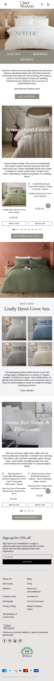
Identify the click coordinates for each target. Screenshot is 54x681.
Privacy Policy (9, 606)
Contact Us (32, 596)
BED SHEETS (27, 59)
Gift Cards (8, 583)
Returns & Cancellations (34, 590)
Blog (29, 578)
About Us (7, 578)
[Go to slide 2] (27, 293)
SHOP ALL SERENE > (27, 96)
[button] (27, 652)
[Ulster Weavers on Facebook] (4, 641)
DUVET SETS (13, 54)
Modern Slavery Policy (34, 608)
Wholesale (8, 601)
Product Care (9, 596)
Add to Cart (14, 223)
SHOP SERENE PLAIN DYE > (27, 517)
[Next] (48, 205)
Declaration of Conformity (10, 616)
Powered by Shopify (29, 677)
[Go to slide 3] (31, 293)
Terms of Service (35, 601)
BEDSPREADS (40, 54)
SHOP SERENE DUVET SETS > (27, 236)
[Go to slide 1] (23, 293)
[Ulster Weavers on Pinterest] (20, 641)
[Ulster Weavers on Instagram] (10, 641)
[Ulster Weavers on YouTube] (15, 641)
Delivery (7, 588)
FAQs (29, 583)
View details (27, 390)
